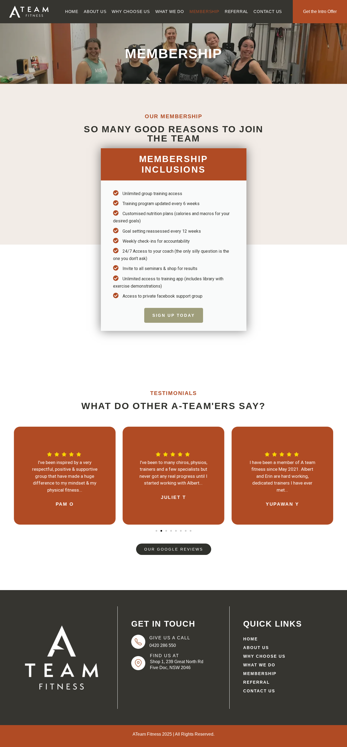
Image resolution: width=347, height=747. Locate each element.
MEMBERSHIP (204, 11)
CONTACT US (267, 11)
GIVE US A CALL (169, 638)
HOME (71, 11)
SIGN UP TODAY (173, 315)
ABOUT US (95, 11)
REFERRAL (236, 11)
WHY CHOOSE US (131, 11)
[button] (11, 475)
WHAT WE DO (169, 11)
